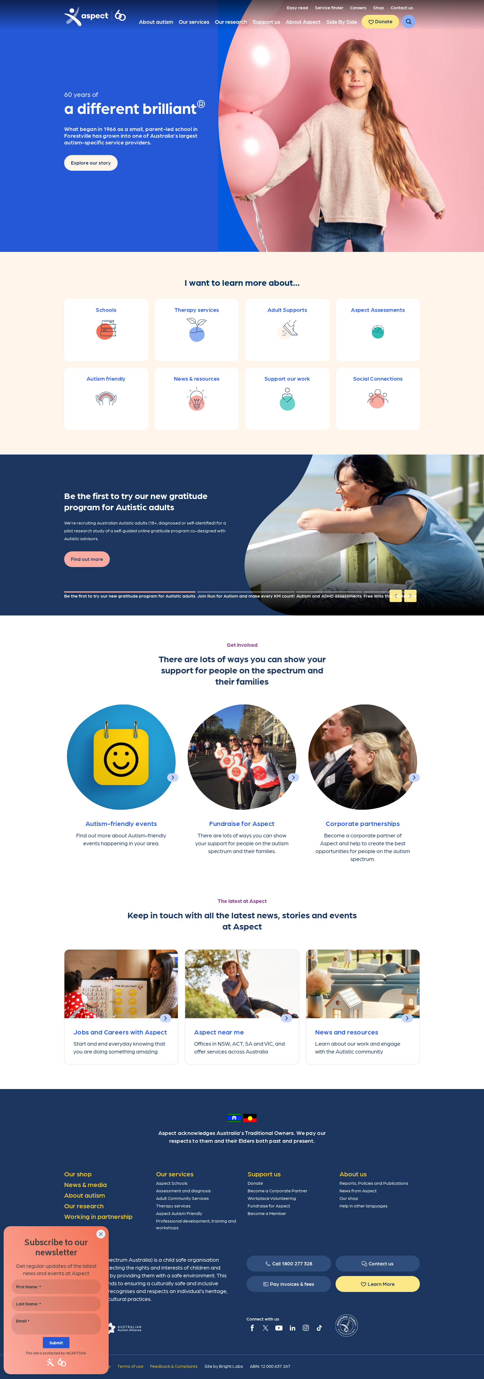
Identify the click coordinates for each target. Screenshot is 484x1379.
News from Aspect (358, 1190)
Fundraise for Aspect (241, 823)
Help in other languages (363, 1205)
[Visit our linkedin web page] (292, 1327)
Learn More (381, 1284)
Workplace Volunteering (272, 1198)
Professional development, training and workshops (196, 1224)
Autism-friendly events (121, 823)
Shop (378, 7)
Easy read (297, 7)
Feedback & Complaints (174, 1366)
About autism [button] (156, 21)
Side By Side (341, 21)
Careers (358, 7)
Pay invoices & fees (292, 1284)
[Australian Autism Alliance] (122, 1327)
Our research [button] (231, 21)
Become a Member (267, 1213)
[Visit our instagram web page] (305, 1327)
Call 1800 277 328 (292, 1263)
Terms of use (130, 1366)
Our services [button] (194, 21)
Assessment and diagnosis (183, 1190)
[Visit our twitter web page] (265, 1327)
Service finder (329, 7)
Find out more (87, 559)
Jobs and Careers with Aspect (120, 1031)
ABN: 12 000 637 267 (270, 1366)
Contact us (402, 7)
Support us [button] (266, 21)
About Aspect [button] (303, 21)
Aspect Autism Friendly (179, 1213)
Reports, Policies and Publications (373, 1183)
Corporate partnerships (363, 823)
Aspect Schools (172, 1183)
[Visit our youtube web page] (279, 1327)
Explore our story (91, 162)
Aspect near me (219, 1031)
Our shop (348, 1198)
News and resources (346, 1031)
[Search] (408, 21)
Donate (383, 21)
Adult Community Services (182, 1198)
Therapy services (173, 1205)
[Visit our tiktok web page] (319, 1327)
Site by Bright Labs (223, 1366)
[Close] (100, 1234)
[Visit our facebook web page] (252, 1327)
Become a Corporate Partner (278, 1190)
